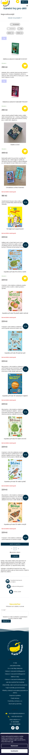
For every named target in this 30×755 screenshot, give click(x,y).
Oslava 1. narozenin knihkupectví (15, 671)
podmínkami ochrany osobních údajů (17, 617)
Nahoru (15, 556)
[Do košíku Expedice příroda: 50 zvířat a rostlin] (24, 278)
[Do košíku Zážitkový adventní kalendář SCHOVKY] (24, 65)
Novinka (12, 28)
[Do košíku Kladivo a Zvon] (24, 151)
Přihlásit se (6, 621)
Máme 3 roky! (15, 677)
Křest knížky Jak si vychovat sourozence (15, 685)
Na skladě (16, 24)
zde (12, 742)
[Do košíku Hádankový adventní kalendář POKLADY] (24, 108)
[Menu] (24, 2)
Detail (25, 202)
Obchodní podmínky (15, 704)
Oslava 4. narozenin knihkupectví (15, 679)
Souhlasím (14, 751)
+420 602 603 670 (16, 716)
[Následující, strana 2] (15, 548)
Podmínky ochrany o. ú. (15, 701)
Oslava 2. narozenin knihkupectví (15, 674)
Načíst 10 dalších (15, 544)
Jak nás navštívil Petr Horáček (15, 682)
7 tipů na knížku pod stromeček (15, 688)
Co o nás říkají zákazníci (15, 668)
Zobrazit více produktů (14, 18)
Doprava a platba (15, 695)
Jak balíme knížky (15, 666)
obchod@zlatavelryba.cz (17, 713)
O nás (15, 663)
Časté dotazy (15, 698)
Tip (21, 28)
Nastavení (14, 746)
